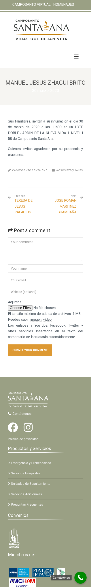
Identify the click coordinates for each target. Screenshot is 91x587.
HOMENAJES (63, 4)
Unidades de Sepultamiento (31, 484)
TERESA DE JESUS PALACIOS (23, 204)
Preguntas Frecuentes (27, 505)
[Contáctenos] (80, 578)
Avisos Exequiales (69, 170)
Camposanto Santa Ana (29, 170)
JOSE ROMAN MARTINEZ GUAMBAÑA (65, 206)
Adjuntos (14, 302)
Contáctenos (22, 414)
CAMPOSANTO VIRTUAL (31, 4)
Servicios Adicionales (26, 494)
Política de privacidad (23, 439)
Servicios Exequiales (25, 473)
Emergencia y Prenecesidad (31, 463)
